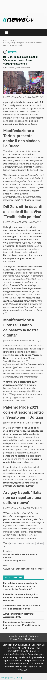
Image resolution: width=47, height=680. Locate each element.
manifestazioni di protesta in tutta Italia (22, 107)
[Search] (40, 32)
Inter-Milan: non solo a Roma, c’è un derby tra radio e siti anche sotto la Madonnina (20, 597)
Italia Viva (30, 543)
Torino (6, 546)
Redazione (9, 68)
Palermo (39, 543)
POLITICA (12, 52)
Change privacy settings (12, 677)
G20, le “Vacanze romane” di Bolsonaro (23, 567)
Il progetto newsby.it (17, 636)
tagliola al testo (36, 108)
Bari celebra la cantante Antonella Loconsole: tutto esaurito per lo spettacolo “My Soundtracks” (20, 586)
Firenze (21, 543)
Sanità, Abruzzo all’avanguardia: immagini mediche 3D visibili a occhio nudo (21, 625)
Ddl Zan (13, 543)
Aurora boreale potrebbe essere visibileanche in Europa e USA (20, 556)
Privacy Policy (16, 639)
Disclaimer (30, 639)
